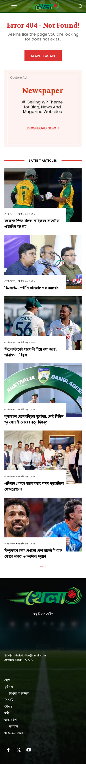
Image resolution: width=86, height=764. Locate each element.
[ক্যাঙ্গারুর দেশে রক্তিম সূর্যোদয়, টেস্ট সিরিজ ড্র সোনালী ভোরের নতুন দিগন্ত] (43, 390)
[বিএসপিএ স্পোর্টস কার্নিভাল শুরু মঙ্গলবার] (43, 262)
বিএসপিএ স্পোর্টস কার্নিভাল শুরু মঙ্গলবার (31, 288)
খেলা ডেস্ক (9, 214)
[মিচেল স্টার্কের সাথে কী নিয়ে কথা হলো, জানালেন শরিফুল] (43, 323)
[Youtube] (29, 750)
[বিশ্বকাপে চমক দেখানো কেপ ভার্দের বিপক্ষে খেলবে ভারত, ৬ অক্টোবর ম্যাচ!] (43, 524)
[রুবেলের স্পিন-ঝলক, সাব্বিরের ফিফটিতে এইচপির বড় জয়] (43, 195)
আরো (41, 566)
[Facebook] (8, 750)
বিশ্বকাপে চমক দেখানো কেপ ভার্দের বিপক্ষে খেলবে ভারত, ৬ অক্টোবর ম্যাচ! (33, 553)
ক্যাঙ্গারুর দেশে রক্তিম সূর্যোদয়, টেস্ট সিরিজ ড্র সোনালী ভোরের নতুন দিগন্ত (34, 419)
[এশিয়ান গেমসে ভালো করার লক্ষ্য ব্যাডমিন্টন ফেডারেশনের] (43, 457)
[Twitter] (18, 750)
